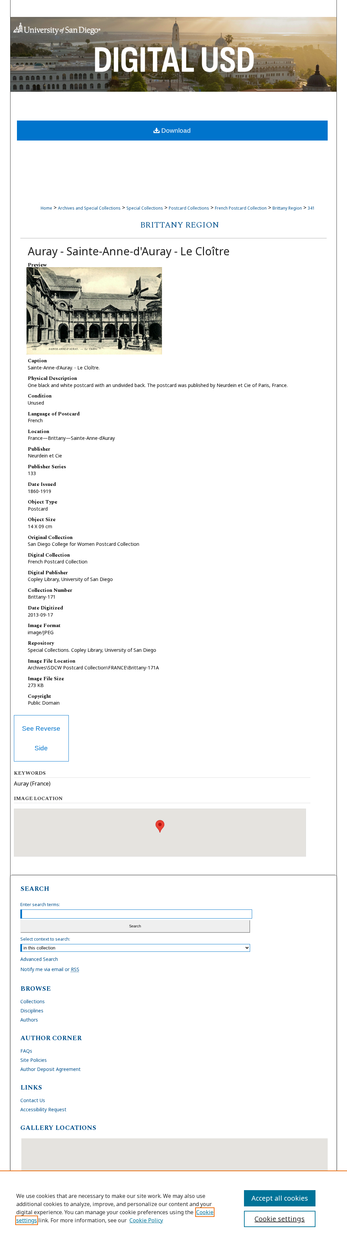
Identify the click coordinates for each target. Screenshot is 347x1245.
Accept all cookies (279, 1198)
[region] (173, 1208)
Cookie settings (279, 1218)
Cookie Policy (146, 1220)
